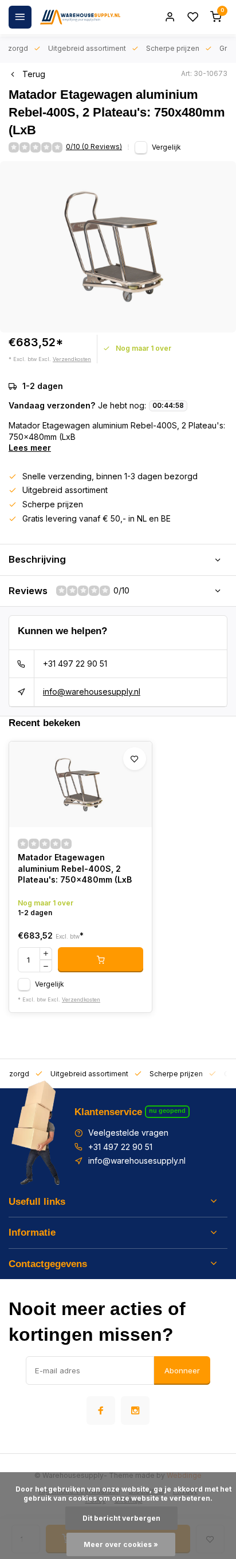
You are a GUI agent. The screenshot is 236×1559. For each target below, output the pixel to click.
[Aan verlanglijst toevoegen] (134, 758)
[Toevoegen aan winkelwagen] (100, 959)
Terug (33, 74)
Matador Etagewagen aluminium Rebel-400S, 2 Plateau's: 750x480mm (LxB (75, 868)
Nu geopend (167, 1110)
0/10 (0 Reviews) (94, 146)
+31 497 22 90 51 (75, 663)
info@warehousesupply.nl (91, 691)
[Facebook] (100, 1410)
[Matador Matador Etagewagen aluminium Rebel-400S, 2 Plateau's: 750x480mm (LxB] (80, 784)
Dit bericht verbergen (121, 1518)
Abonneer (182, 1370)
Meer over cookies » (121, 1544)
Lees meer (30, 447)
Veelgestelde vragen (128, 1132)
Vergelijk (166, 147)
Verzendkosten (72, 359)
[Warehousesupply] (80, 17)
